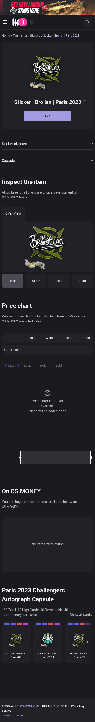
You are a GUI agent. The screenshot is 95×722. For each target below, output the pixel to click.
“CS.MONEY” (27, 706)
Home (6, 35)
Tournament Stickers (26, 35)
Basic (12, 281)
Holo (59, 281)
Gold (82, 281)
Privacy (6, 715)
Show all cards (81, 614)
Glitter (36, 281)
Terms (19, 715)
